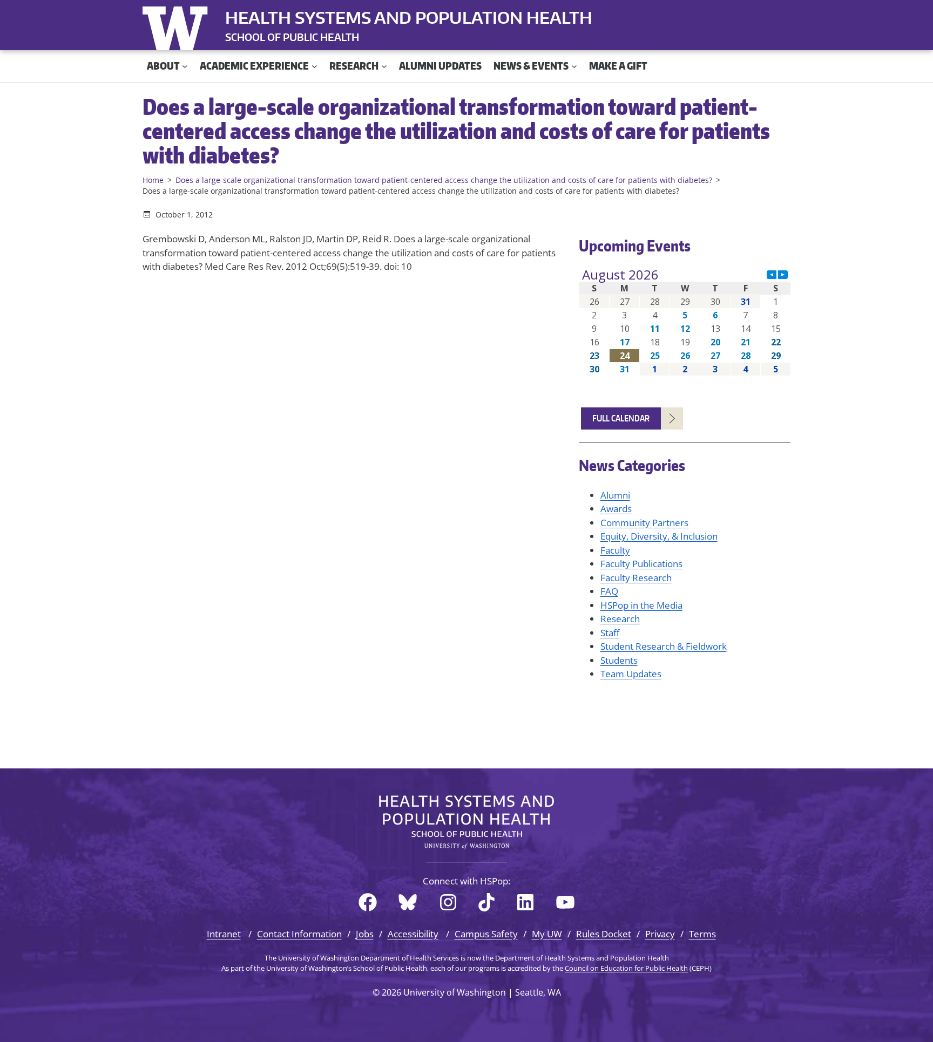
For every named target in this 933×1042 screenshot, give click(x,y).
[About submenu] (185, 66)
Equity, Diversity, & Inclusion (659, 536)
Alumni (615, 495)
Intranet (224, 934)
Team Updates (630, 674)
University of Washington (178, 26)
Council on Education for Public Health (626, 968)
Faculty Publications (641, 563)
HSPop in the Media (641, 605)
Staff (609, 632)
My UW (547, 934)
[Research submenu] (384, 66)
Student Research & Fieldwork (663, 646)
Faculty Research (636, 577)
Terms (702, 934)
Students (619, 660)
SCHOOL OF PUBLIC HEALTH (292, 37)
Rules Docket (603, 934)
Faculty (615, 550)
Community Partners (644, 522)
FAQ (609, 591)
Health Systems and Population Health (408, 17)
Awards (616, 508)
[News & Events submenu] (574, 66)
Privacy (660, 934)
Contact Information (299, 934)
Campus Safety (486, 934)
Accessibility (413, 934)
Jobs (365, 934)
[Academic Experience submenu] (314, 66)
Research (620, 618)
